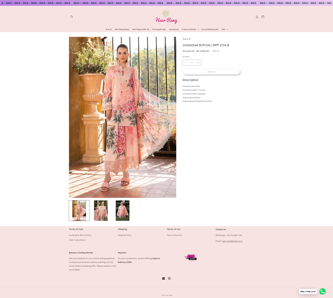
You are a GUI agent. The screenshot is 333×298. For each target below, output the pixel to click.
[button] (72, 17)
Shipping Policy (125, 235)
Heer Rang (169, 295)
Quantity (186, 56)
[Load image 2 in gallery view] (101, 210)
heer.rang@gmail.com (232, 241)
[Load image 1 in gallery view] (79, 210)
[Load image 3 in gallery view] (122, 210)
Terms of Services (174, 235)
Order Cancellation (77, 240)
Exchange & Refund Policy (80, 235)
